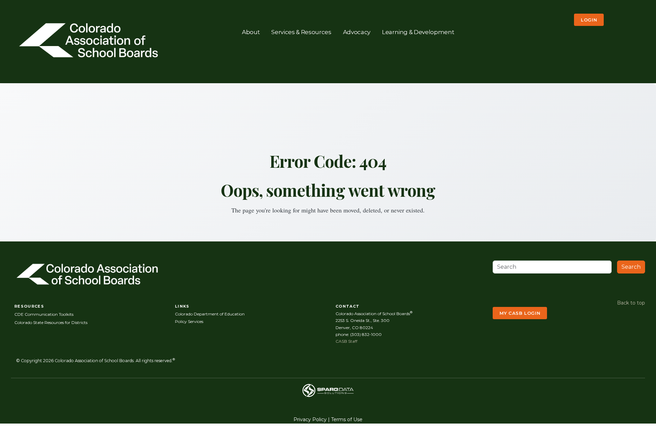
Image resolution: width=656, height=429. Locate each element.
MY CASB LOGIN (520, 313)
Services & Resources (301, 31)
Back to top (631, 303)
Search (631, 267)
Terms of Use (347, 419)
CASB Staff (346, 341)
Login (589, 20)
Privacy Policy (310, 419)
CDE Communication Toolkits (43, 314)
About (251, 31)
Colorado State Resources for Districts (50, 322)
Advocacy (356, 31)
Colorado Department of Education (210, 313)
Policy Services (189, 321)
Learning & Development (418, 31)
